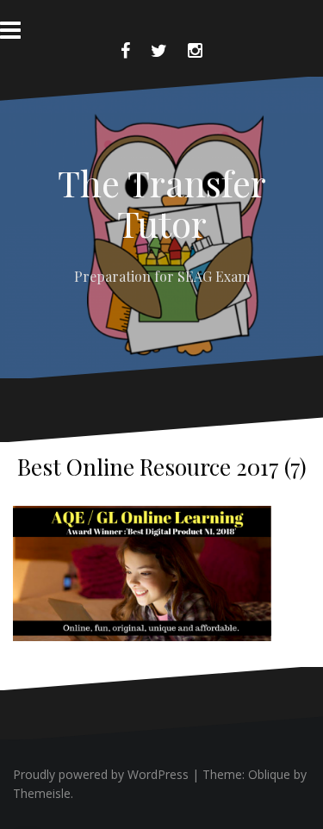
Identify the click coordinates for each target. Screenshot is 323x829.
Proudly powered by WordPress (101, 774)
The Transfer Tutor (162, 202)
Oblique (269, 774)
